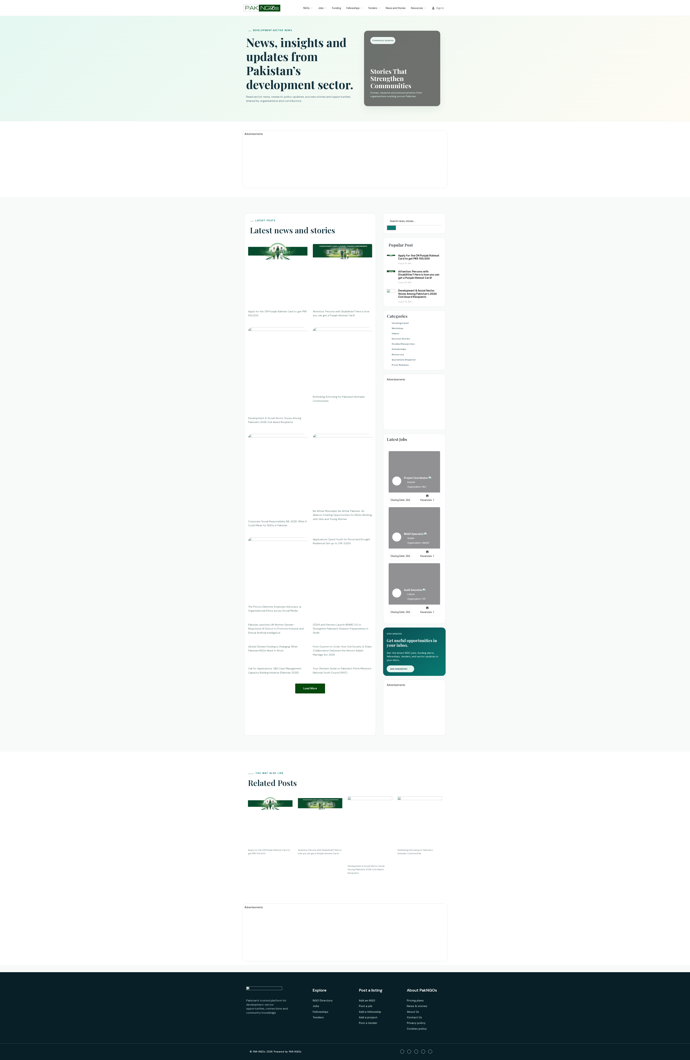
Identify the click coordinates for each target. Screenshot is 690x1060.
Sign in (440, 8)
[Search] (391, 227)
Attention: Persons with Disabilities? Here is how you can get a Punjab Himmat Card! (418, 274)
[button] (310, 688)
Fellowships (353, 8)
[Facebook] (402, 1052)
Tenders (372, 8)
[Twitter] (409, 1052)
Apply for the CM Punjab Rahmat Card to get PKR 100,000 (418, 257)
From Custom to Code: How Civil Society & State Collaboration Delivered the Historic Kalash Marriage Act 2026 (342, 650)
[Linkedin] (423, 1052)
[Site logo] (262, 7)
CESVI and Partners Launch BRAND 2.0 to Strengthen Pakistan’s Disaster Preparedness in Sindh (340, 628)
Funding (336, 8)
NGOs (306, 8)
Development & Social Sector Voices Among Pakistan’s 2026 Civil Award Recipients (417, 293)
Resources (417, 8)
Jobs (321, 8)
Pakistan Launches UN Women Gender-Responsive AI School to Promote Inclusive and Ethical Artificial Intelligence (276, 628)
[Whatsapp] (430, 1052)
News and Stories (396, 8)
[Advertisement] (345, 161)
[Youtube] (416, 1052)
